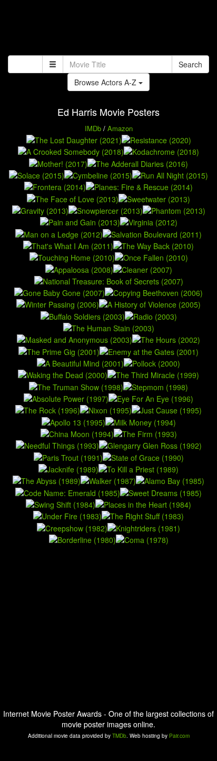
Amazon (120, 128)
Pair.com (179, 735)
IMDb (93, 128)
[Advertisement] (108, 29)
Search (190, 64)
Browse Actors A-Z (106, 82)
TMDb (119, 735)
